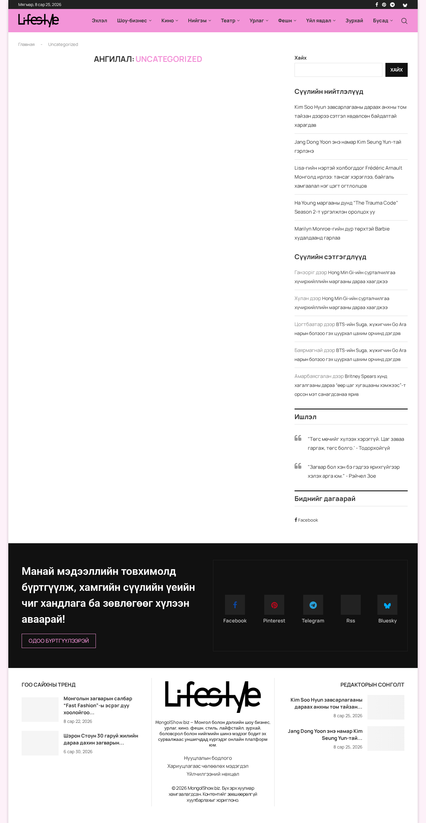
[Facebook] (376, 4)
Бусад (380, 20)
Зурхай (354, 20)
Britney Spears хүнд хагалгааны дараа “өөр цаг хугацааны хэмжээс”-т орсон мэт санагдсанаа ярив (350, 385)
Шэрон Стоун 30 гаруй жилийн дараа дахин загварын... (101, 739)
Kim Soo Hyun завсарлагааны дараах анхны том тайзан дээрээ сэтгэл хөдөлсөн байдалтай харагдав (350, 115)
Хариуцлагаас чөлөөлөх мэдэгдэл (208, 765)
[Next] (142, 685)
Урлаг (257, 20)
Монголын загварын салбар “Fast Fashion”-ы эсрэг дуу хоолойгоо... (98, 705)
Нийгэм (197, 20)
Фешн (285, 20)
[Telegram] (392, 4)
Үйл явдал (318, 20)
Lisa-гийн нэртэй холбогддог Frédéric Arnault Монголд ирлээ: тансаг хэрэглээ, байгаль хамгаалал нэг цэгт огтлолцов (348, 176)
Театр (228, 20)
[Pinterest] (384, 4)
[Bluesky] (405, 4)
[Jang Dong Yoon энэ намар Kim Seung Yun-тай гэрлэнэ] (385, 738)
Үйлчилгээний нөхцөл (213, 773)
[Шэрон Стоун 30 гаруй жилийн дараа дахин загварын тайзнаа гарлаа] (40, 743)
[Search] (404, 21)
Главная (26, 44)
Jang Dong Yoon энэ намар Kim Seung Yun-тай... (325, 734)
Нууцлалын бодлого (208, 757)
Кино (167, 20)
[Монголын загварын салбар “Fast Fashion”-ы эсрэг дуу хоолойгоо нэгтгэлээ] (40, 709)
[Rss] (398, 4)
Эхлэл (99, 20)
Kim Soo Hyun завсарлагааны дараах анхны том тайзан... (326, 703)
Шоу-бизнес (132, 20)
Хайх (301, 57)
